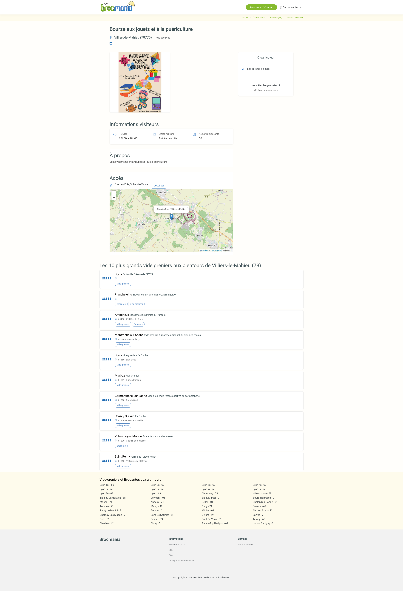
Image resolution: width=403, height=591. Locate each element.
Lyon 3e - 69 (208, 484)
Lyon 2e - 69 (157, 484)
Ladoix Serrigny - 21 (264, 523)
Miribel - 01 (208, 510)
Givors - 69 (208, 514)
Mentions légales (177, 544)
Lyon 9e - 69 (106, 493)
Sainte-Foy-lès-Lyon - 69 (215, 523)
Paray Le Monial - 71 (111, 510)
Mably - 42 (156, 506)
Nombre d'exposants (209, 134)
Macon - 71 (106, 502)
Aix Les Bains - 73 (262, 510)
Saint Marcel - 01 (211, 497)
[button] (290, 7)
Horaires (123, 134)
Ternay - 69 (259, 519)
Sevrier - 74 (157, 519)
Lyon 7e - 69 (208, 489)
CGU (171, 550)
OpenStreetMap (217, 250)
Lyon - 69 (156, 493)
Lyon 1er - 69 (107, 484)
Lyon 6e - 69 (157, 489)
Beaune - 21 (157, 510)
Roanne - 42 (259, 506)
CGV (171, 555)
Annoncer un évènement (261, 7)
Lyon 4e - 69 (259, 484)
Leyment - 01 (158, 497)
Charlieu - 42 (107, 523)
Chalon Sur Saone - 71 (265, 502)
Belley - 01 (207, 502)
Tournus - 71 (107, 506)
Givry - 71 (207, 506)
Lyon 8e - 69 (259, 489)
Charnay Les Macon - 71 (113, 514)
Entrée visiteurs (166, 134)
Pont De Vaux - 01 (212, 519)
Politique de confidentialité (181, 561)
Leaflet (205, 250)
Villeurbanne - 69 (262, 493)
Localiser (159, 185)
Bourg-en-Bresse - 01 (264, 497)
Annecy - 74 (157, 502)
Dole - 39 (105, 519)
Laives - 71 (259, 514)
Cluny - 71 (156, 523)
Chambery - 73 (210, 493)
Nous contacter (245, 544)
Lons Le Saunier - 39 (162, 514)
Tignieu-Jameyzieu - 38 (113, 497)
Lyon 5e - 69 (106, 489)
